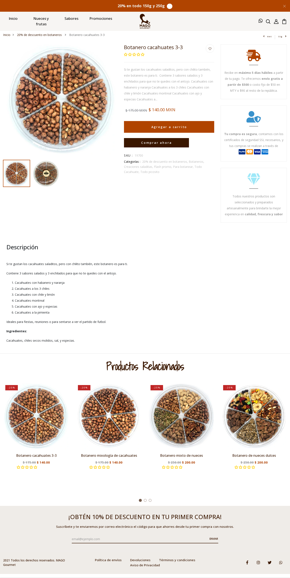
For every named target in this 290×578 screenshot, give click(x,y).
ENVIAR (214, 539)
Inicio (13, 18)
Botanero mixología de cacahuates (109, 455)
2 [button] (146, 501)
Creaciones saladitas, (139, 167)
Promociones (100, 18)
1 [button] (141, 501)
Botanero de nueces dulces (254, 455)
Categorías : (132, 162)
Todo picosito (149, 172)
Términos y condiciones (177, 560)
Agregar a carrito (169, 127)
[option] (60, 101)
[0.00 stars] (134, 54)
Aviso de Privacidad (145, 565)
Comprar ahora (156, 143)
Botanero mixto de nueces (181, 455)
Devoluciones (140, 560)
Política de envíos (108, 560)
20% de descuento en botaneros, (165, 162)
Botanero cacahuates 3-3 (36, 455)
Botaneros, (196, 162)
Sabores (71, 18)
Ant (269, 36)
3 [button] (151, 501)
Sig (280, 36)
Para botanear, (183, 167)
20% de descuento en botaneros (40, 35)
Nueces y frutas (41, 21)
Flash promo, (163, 167)
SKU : (128, 155)
